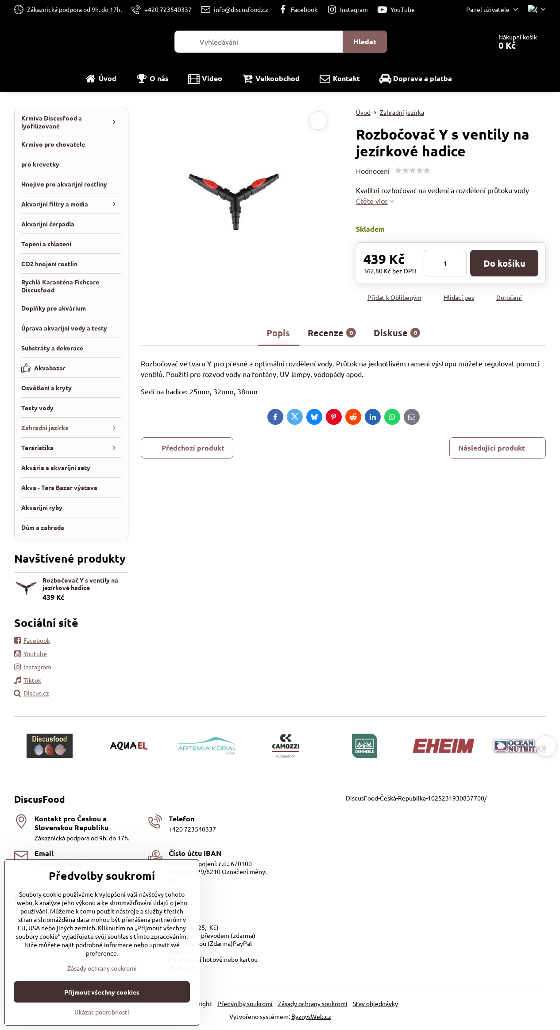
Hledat (364, 41)
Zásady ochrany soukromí (313, 1003)
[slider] (412, 170)
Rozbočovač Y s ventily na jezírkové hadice (80, 584)
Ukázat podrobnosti (101, 1012)
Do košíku (504, 263)
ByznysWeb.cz (311, 1016)
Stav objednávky (375, 1003)
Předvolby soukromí (245, 1003)
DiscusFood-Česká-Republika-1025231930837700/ (416, 798)
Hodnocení (373, 170)
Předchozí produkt (193, 447)
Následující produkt (491, 447)
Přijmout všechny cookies (101, 992)
